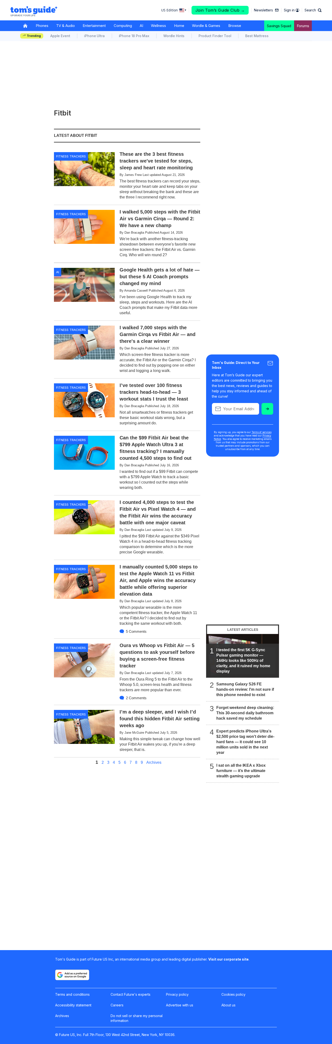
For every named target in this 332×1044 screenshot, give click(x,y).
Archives (153, 763)
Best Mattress (256, 36)
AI (141, 25)
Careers (117, 1005)
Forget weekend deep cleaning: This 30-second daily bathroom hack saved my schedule (245, 713)
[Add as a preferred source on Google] (72, 975)
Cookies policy (233, 994)
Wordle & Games (206, 25)
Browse (234, 25)
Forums (303, 26)
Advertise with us (179, 1005)
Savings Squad (279, 26)
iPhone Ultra (94, 36)
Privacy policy (177, 994)
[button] (313, 10)
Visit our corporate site (228, 959)
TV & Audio (65, 25)
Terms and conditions (72, 994)
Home (179, 25)
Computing (123, 25)
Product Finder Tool (215, 36)
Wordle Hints (173, 36)
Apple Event (60, 36)
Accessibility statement (73, 1005)
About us (228, 1005)
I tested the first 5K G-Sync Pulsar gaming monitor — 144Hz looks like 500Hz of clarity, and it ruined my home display (243, 660)
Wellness (158, 25)
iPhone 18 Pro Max (134, 36)
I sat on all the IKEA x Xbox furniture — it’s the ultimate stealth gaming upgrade (241, 770)
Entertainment (94, 25)
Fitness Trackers (71, 156)
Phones (42, 25)
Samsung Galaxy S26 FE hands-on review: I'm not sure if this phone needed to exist (245, 689)
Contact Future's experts (130, 994)
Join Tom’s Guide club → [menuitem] (220, 10)
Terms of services (261, 432)
